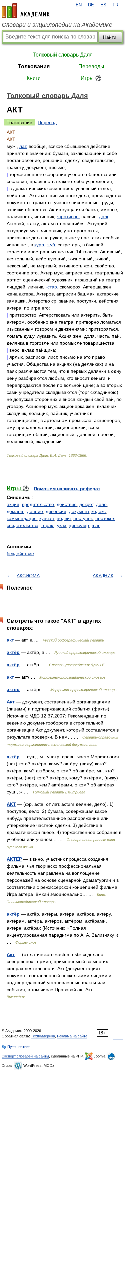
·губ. (51, 244)
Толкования (34, 66)
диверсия (56, 511)
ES (103, 5)
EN (79, 5)
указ (61, 525)
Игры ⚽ (91, 78)
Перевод (47, 122)
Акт (11, 701)
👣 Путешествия (16, 1047)
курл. (39, 244)
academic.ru (26, 10)
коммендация (22, 518)
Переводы (91, 66)
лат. (23, 146)
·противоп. (68, 216)
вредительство (38, 504)
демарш (15, 511)
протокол (105, 518)
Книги (34, 78)
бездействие (20, 553)
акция (13, 504)
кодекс (98, 511)
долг (103, 216)
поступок (83, 518)
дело (101, 504)
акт (10, 640)
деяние (35, 511)
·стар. (52, 286)
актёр (13, 652)
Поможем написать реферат (67, 488)
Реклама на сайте (72, 1036)
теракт (47, 525)
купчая (46, 518)
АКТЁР (14, 859)
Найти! (110, 37)
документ (79, 511)
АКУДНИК (103, 575)
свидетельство (22, 525)
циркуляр (79, 525)
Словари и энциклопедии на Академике (57, 24)
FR (115, 5)
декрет (86, 504)
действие (67, 504)
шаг (96, 525)
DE (91, 5)
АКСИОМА (28, 575)
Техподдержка (43, 1036)
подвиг (64, 518)
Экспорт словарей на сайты (25, 1056)
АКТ (11, 804)
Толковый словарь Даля (63, 55)
